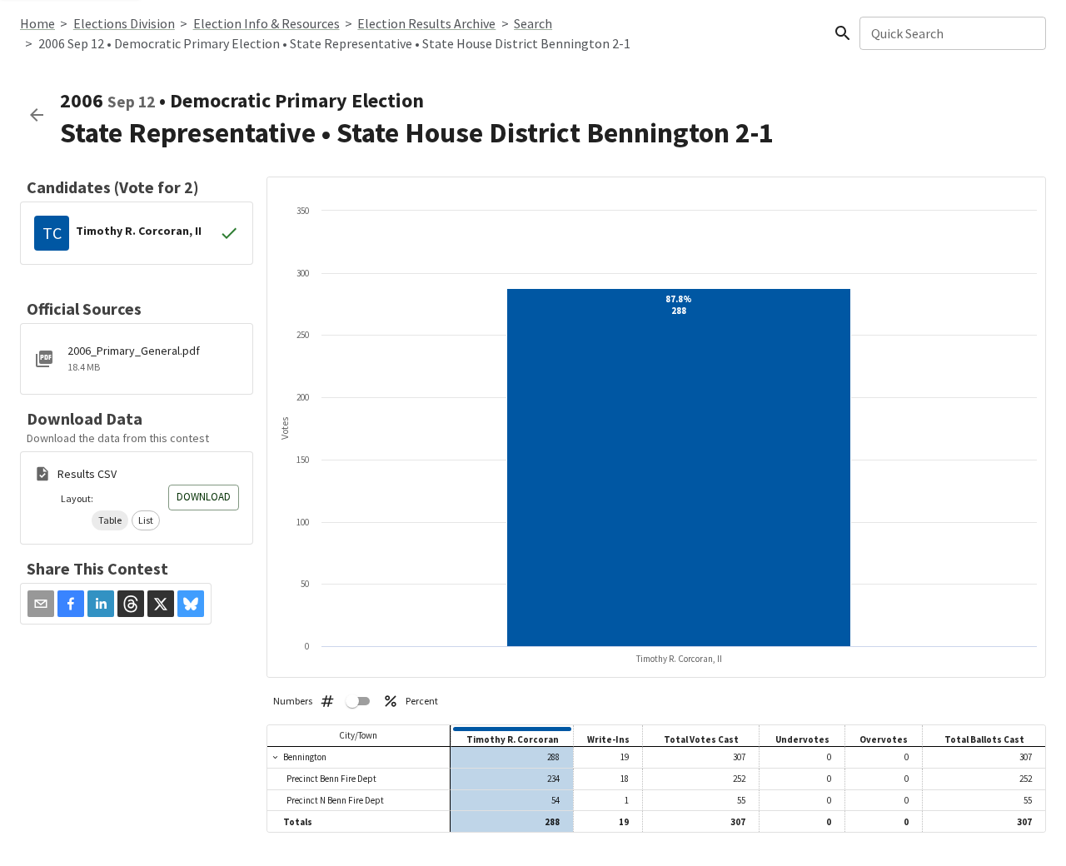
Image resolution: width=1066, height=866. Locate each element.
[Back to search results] (36, 115)
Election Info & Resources (266, 23)
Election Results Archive (426, 23)
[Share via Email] (40, 603)
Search (533, 23)
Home (37, 23)
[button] (110, 520)
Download (204, 497)
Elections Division (124, 23)
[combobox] (951, 33)
